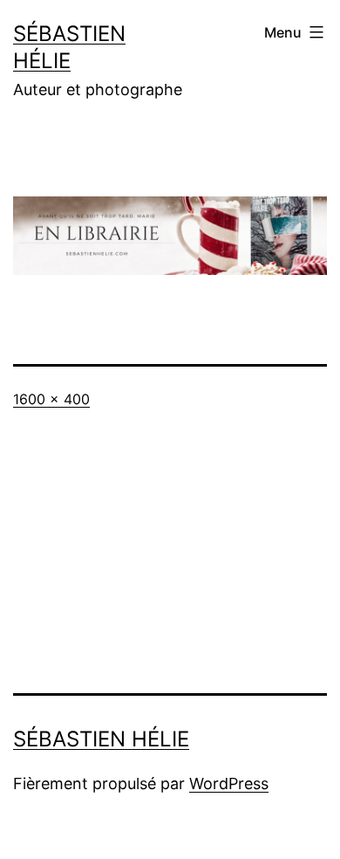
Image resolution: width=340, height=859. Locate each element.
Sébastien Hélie (101, 739)
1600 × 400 (51, 399)
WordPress (229, 783)
